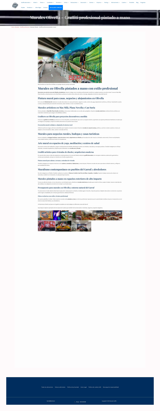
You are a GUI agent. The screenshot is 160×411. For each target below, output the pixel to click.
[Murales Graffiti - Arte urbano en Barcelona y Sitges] (15, 5)
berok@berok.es (51, 401)
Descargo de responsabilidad (111, 387)
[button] (30, 2)
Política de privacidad (73, 387)
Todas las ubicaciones (47, 387)
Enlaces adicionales (60, 387)
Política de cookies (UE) (95, 387)
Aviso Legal (84, 387)
